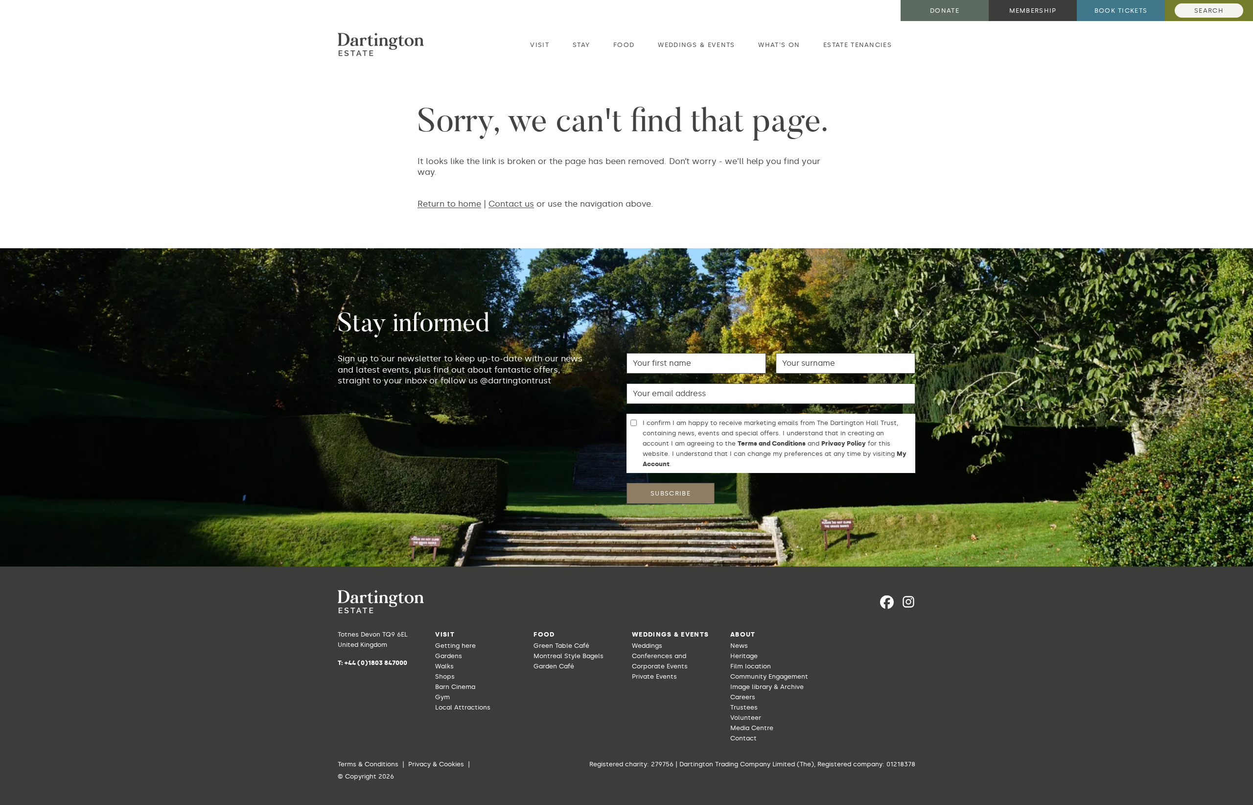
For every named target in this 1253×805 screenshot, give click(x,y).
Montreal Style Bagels (568, 656)
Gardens (448, 656)
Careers (742, 697)
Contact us (511, 204)
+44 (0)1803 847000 (376, 662)
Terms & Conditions (368, 764)
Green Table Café (561, 645)
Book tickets (1121, 10)
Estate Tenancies (857, 44)
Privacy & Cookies (436, 764)
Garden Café (554, 666)
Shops (445, 676)
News (739, 645)
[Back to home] (381, 44)
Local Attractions (462, 707)
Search (1209, 10)
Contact (743, 738)
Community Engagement (769, 676)
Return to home (449, 204)
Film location (750, 666)
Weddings (647, 645)
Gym (442, 697)
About (743, 634)
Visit (539, 44)
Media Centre (751, 728)
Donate (944, 10)
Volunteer (745, 717)
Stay (581, 44)
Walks (444, 666)
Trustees (744, 707)
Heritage (744, 656)
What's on (779, 44)
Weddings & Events (696, 44)
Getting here (455, 645)
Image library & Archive (767, 686)
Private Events (654, 676)
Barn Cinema (455, 686)
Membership (1033, 10)
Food (623, 44)
